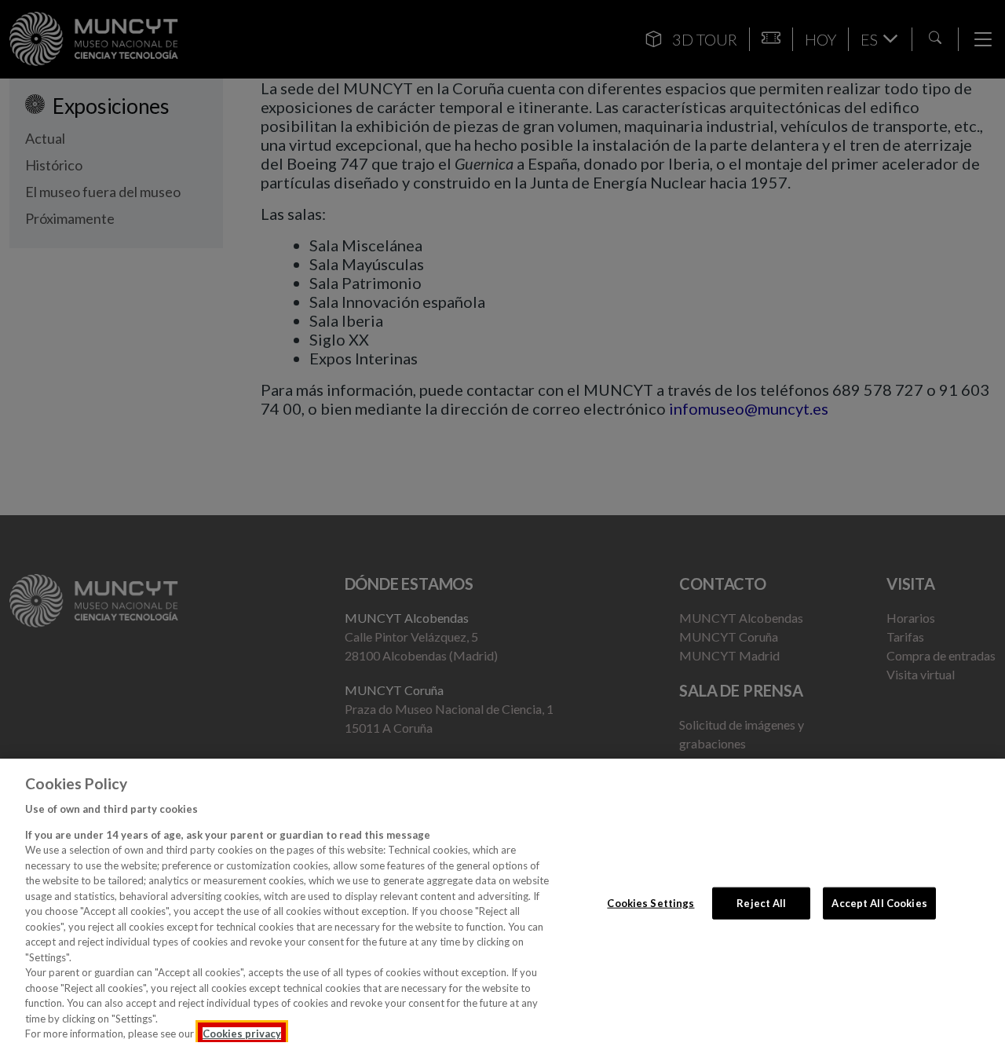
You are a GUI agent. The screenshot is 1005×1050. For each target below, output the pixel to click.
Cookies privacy (242, 1033)
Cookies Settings (650, 902)
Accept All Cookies (878, 902)
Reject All (761, 902)
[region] (502, 904)
